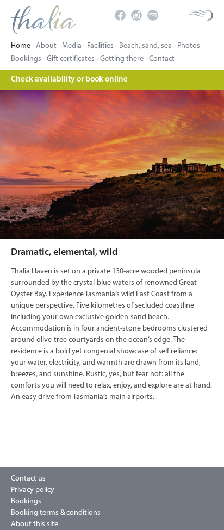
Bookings (26, 59)
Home (20, 46)
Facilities (100, 46)
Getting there (122, 59)
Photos (188, 46)
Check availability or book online (69, 80)
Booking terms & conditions (56, 513)
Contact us (28, 479)
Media (72, 46)
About (46, 46)
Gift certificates (71, 59)
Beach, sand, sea (145, 46)
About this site (34, 524)
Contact (162, 59)
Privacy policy (32, 490)
